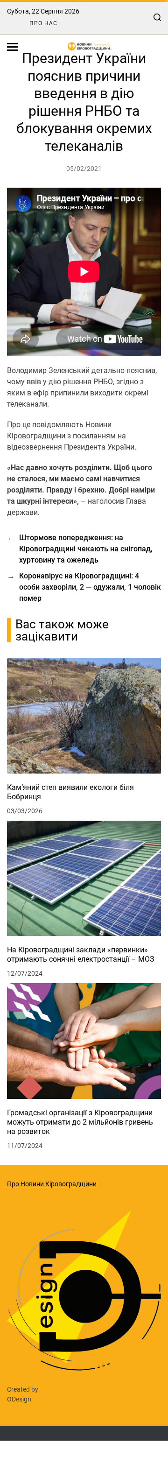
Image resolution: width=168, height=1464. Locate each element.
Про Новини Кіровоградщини (52, 1184)
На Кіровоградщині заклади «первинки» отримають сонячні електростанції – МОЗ (80, 954)
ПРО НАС (43, 23)
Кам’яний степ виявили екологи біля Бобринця (70, 792)
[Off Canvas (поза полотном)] (12, 47)
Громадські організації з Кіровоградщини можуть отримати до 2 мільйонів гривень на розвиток (80, 1122)
